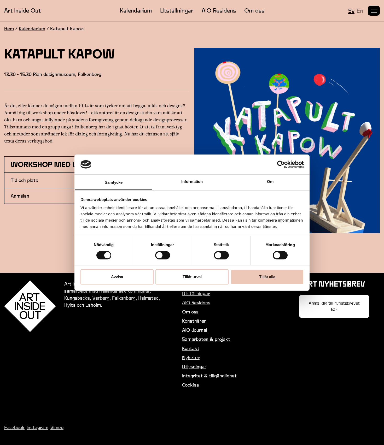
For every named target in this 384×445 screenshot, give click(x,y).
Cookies (190, 385)
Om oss (254, 10)
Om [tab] (270, 181)
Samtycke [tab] (114, 182)
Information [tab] (192, 181)
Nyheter (191, 357)
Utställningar (176, 10)
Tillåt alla (267, 277)
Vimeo (56, 427)
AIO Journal (194, 330)
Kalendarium (136, 10)
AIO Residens (219, 10)
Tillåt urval (192, 277)
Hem (9, 28)
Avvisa (117, 277)
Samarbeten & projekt (206, 339)
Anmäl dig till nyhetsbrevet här (334, 306)
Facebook (14, 427)
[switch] (162, 255)
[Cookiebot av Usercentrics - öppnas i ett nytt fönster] (281, 164)
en (360, 11)
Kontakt (190, 348)
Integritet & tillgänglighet (209, 375)
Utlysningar (194, 366)
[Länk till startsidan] (30, 306)
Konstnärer (194, 321)
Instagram (37, 427)
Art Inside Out (22, 10)
